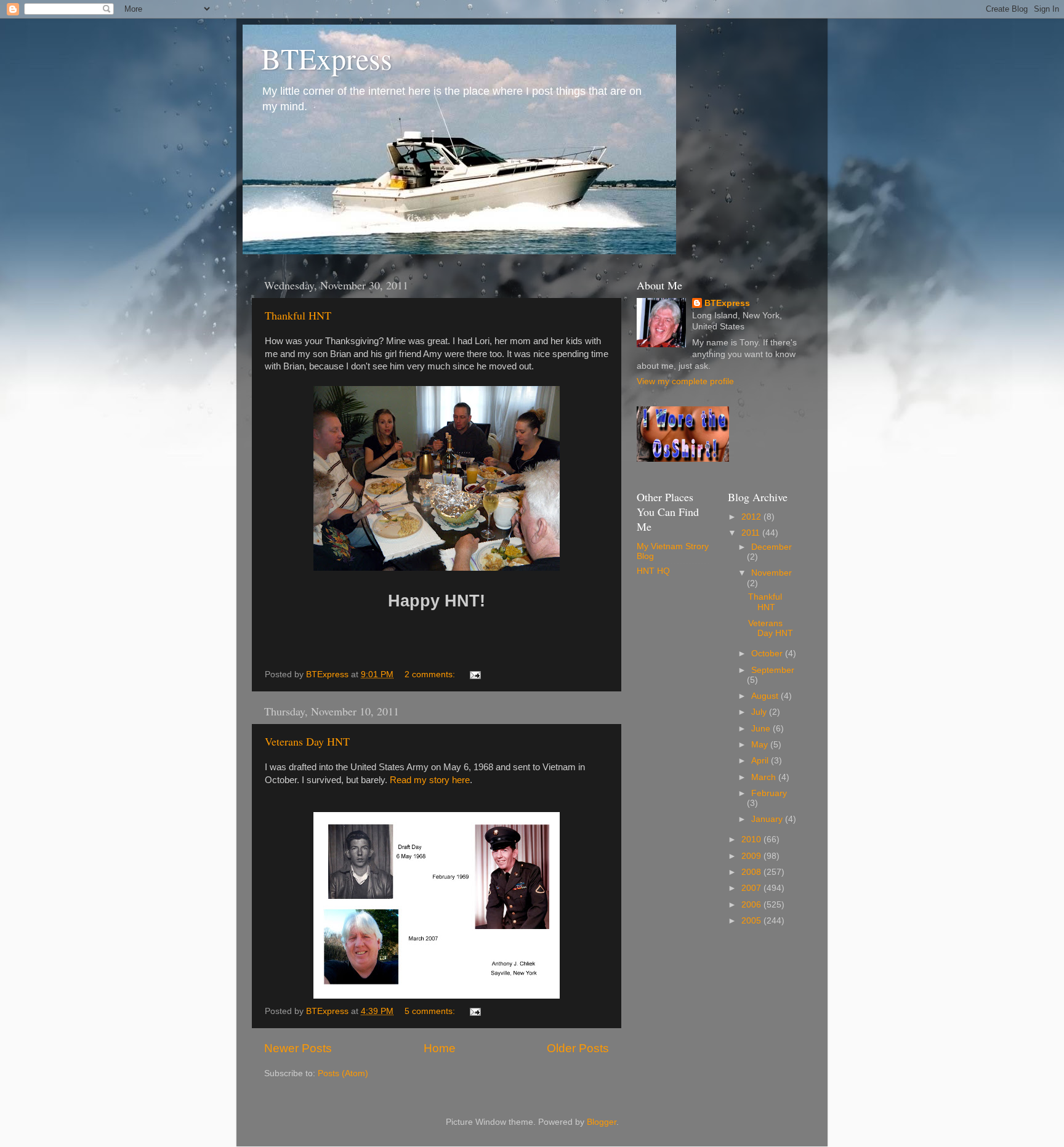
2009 (752, 856)
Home (440, 1048)
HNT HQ (653, 571)
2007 (752, 888)
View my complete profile (685, 381)
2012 (752, 516)
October (768, 653)
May (760, 744)
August (766, 696)
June (762, 728)
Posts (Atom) (343, 1073)
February (769, 793)
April (761, 760)
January (768, 819)
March (764, 777)
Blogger (601, 1122)
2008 (752, 872)
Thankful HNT (298, 315)
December (771, 547)
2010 (752, 839)
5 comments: (431, 1011)
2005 (752, 920)
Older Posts (578, 1048)
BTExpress (326, 58)
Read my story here (430, 780)
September (772, 670)
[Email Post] (474, 674)
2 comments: (431, 674)
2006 (752, 904)
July (760, 712)
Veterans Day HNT (307, 741)
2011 (751, 532)
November (771, 573)
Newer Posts (298, 1048)
